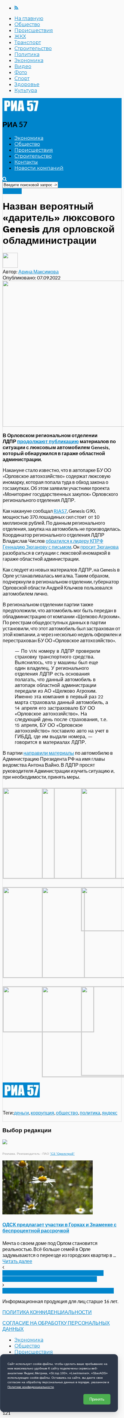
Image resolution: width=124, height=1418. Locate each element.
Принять (96, 1399)
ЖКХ (20, 36)
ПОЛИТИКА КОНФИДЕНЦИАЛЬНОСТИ (47, 1312)
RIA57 (60, 511)
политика (90, 1112)
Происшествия (33, 30)
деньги (21, 1112)
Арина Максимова (38, 271)
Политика (26, 54)
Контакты (26, 162)
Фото (20, 72)
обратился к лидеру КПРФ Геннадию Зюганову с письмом (53, 544)
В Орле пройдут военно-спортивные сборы (58, 1291)
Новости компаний (39, 168)
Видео (22, 66)
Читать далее (17, 1261)
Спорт (21, 78)
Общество (27, 24)
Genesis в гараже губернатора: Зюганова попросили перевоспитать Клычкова (53, 1276)
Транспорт (27, 42)
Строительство (33, 48)
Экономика (28, 60)
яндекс (109, 1112)
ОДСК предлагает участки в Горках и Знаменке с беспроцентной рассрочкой (59, 1227)
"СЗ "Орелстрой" (62, 1153)
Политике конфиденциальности (31, 1387)
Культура (25, 90)
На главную (28, 18)
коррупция (42, 1112)
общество (67, 1112)
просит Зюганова (99, 547)
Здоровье (26, 84)
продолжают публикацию (48, 441)
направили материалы (48, 753)
